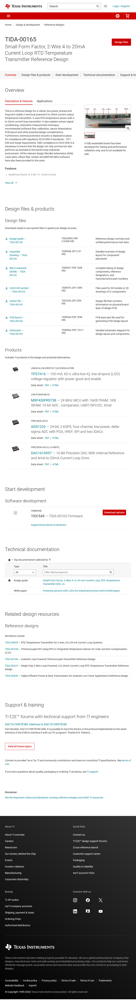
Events (8, 860)
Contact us (79, 834)
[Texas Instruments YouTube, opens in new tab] (100, 912)
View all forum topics (20, 746)
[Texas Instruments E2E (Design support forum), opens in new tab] (88, 912)
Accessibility (11, 980)
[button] (8, 15)
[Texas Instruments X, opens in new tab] (100, 901)
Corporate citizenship (16, 879)
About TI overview (15, 834)
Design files (121, 42)
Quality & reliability (83, 866)
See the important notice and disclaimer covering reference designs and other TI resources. (54, 797)
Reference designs (54, 24)
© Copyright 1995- (18, 991)
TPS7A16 (38, 374)
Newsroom (11, 847)
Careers (9, 841)
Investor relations (14, 866)
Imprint (33, 985)
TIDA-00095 (11, 642)
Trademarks (105, 980)
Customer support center (86, 853)
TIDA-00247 (11, 665)
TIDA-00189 (11, 659)
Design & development (28, 24)
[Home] (23, 6)
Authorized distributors (17, 925)
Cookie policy (30, 980)
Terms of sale (68, 980)
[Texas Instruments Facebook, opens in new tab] (88, 901)
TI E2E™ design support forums (90, 841)
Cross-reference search (85, 847)
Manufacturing (13, 873)
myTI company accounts (18, 906)
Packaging (79, 860)
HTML (55, 385)
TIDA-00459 (11, 675)
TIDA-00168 (11, 649)
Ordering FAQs (13, 919)
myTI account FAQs (83, 873)
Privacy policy (49, 980)
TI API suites (12, 899)
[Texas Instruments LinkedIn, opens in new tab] (75, 912)
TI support (92, 771)
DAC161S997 (41, 453)
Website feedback (14, 985)
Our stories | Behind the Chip (20, 853)
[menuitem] (118, 15)
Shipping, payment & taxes (19, 912)
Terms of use (87, 980)
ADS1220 (38, 427)
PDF (47, 385)
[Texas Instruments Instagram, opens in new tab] (75, 901)
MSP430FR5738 (43, 400)
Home (8, 24)
